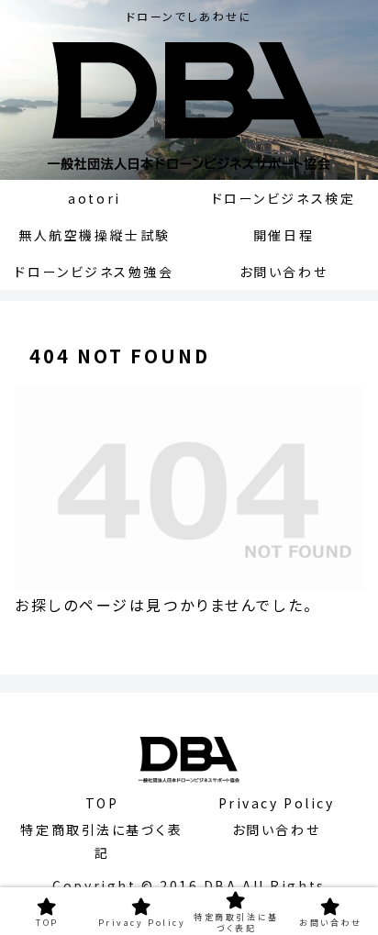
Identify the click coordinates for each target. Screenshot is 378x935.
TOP (102, 803)
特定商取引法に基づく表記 (101, 841)
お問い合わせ (276, 829)
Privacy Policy (276, 803)
